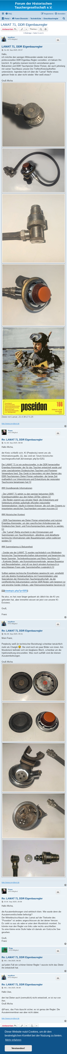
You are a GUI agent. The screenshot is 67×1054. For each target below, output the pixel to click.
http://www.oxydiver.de (10, 424)
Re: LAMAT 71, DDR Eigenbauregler (22, 439)
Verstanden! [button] (18, 1048)
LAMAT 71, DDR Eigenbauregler (24, 24)
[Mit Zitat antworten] (58, 40)
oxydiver (11, 37)
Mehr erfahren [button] (13, 1040)
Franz (10, 430)
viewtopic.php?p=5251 (16, 591)
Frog (11, 948)
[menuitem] (8, 14)
